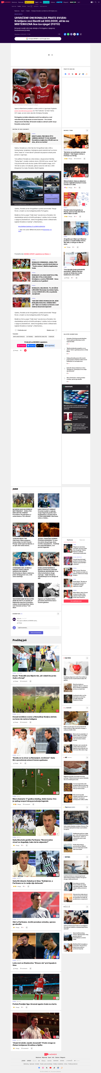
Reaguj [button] (16, 350)
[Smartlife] (55, 1061)
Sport (22, 11)
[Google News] (83, 74)
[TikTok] (79, 74)
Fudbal (28, 11)
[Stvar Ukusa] (76, 1061)
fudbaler (51, 336)
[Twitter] (72, 74)
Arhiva (65, 1064)
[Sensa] (62, 1061)
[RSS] (86, 74)
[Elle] (34, 1061)
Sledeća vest (50, 330)
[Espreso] (29, 1061)
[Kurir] (23, 1061)
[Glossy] (44, 1061)
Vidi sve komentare (36, 632)
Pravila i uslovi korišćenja (46, 1064)
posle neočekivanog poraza (24, 111)
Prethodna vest (22, 330)
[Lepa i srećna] (49, 1061)
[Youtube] (76, 74)
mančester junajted (41, 336)
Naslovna (17, 11)
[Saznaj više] (87, 386)
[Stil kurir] (39, 1061)
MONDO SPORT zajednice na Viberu (36, 254)
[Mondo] (5, 2)
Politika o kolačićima (58, 1064)
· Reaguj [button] (70, 158)
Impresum (32, 1064)
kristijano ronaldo (19, 336)
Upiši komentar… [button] (23, 627)
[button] (59, 34)
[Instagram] (69, 74)
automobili (30, 336)
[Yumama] (69, 1061)
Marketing (26, 1064)
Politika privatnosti (72, 1064)
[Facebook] (65, 74)
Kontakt (37, 1064)
